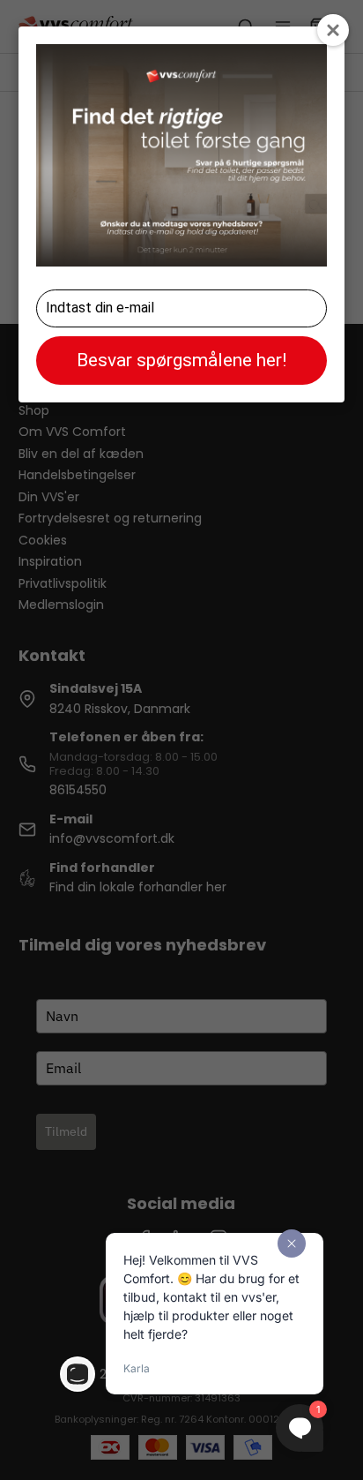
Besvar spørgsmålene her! (181, 360)
